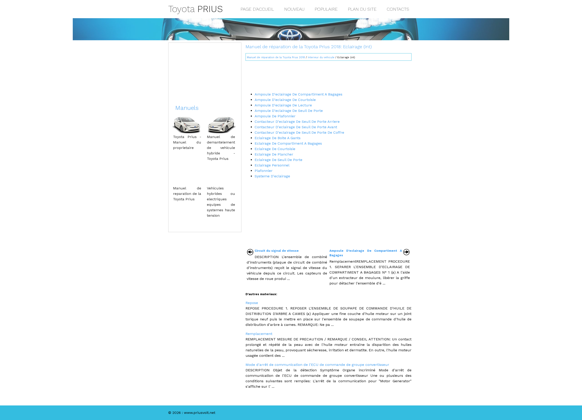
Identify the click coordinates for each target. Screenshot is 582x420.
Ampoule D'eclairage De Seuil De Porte (289, 110)
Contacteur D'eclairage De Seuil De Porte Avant (296, 127)
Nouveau (294, 9)
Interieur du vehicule (321, 57)
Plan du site (362, 9)
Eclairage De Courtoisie (275, 149)
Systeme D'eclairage (272, 176)
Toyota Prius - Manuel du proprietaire (187, 142)
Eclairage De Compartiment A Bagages (288, 143)
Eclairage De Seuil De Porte (278, 160)
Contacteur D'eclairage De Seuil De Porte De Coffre (299, 132)
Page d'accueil (257, 9)
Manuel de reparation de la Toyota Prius (187, 193)
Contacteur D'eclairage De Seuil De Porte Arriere (297, 121)
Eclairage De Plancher (274, 154)
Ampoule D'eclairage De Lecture (283, 105)
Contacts (398, 9)
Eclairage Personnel (272, 165)
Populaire (326, 9)
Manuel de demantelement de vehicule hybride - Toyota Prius (221, 148)
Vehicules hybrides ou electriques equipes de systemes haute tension (221, 202)
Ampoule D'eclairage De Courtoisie (285, 100)
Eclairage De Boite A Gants (278, 138)
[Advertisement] (328, 74)
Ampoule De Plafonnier (275, 116)
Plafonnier (264, 171)
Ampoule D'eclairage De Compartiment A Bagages (298, 94)
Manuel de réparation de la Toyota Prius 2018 (276, 57)
